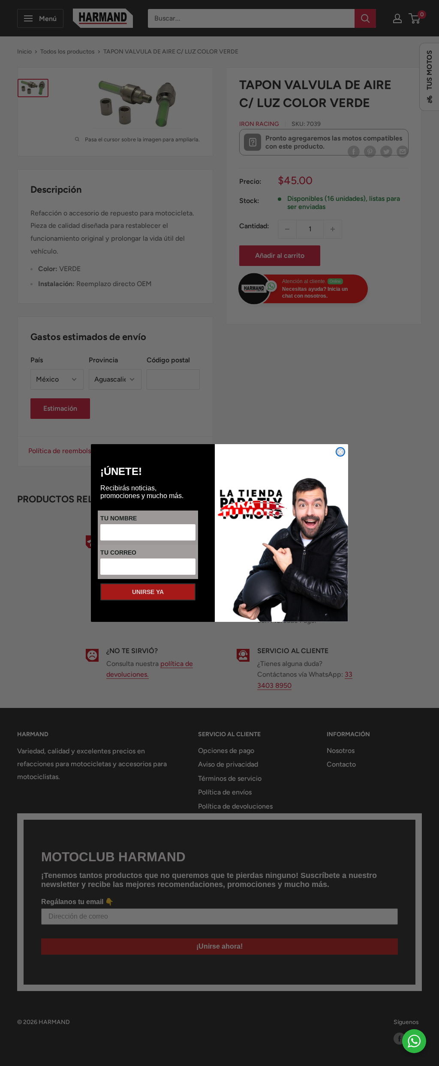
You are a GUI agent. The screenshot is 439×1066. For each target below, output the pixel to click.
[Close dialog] (340, 452)
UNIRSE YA (148, 591)
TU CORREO (118, 552)
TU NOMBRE (118, 518)
